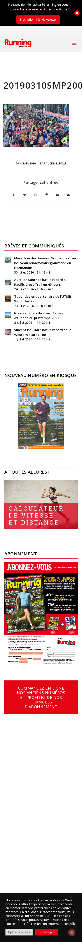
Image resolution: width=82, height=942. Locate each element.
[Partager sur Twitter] (24, 195)
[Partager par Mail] (68, 195)
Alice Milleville (56, 163)
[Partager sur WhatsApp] (35, 195)
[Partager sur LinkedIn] (57, 195)
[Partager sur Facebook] (13, 195)
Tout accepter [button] (46, 932)
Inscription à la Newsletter (38, 19)
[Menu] (74, 43)
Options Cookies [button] (19, 932)
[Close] (77, 13)
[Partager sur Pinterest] (46, 195)
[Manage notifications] (71, 932)
